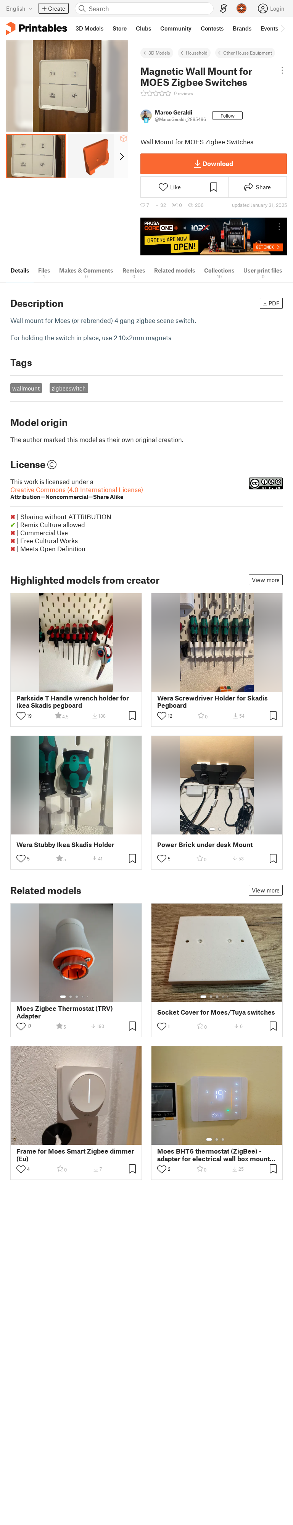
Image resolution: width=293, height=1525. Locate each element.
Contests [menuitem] (212, 28)
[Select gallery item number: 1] (212, 829)
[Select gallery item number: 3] (76, 996)
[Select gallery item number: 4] (82, 996)
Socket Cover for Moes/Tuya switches (216, 1012)
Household (197, 52)
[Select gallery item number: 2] (219, 829)
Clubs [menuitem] (143, 28)
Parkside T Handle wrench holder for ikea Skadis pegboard (72, 701)
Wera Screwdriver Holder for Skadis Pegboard (212, 701)
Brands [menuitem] (242, 28)
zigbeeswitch (69, 388)
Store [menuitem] (120, 28)
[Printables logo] (36, 28)
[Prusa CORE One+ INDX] (213, 236)
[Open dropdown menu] (282, 70)
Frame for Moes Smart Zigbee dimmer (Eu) (75, 1154)
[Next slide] (121, 156)
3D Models (159, 52)
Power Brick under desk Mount (205, 844)
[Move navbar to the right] (282, 28)
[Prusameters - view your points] (241, 8)
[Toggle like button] (21, 715)
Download (218, 163)
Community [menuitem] (176, 28)
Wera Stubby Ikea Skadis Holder (65, 844)
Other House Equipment (247, 52)
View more (266, 579)
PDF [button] (274, 303)
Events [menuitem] (269, 28)
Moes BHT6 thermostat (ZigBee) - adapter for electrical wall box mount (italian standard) (213, 1154)
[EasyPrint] (223, 8)
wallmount (26, 388)
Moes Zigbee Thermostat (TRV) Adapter (64, 1012)
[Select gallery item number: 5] (88, 996)
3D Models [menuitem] (89, 28)
